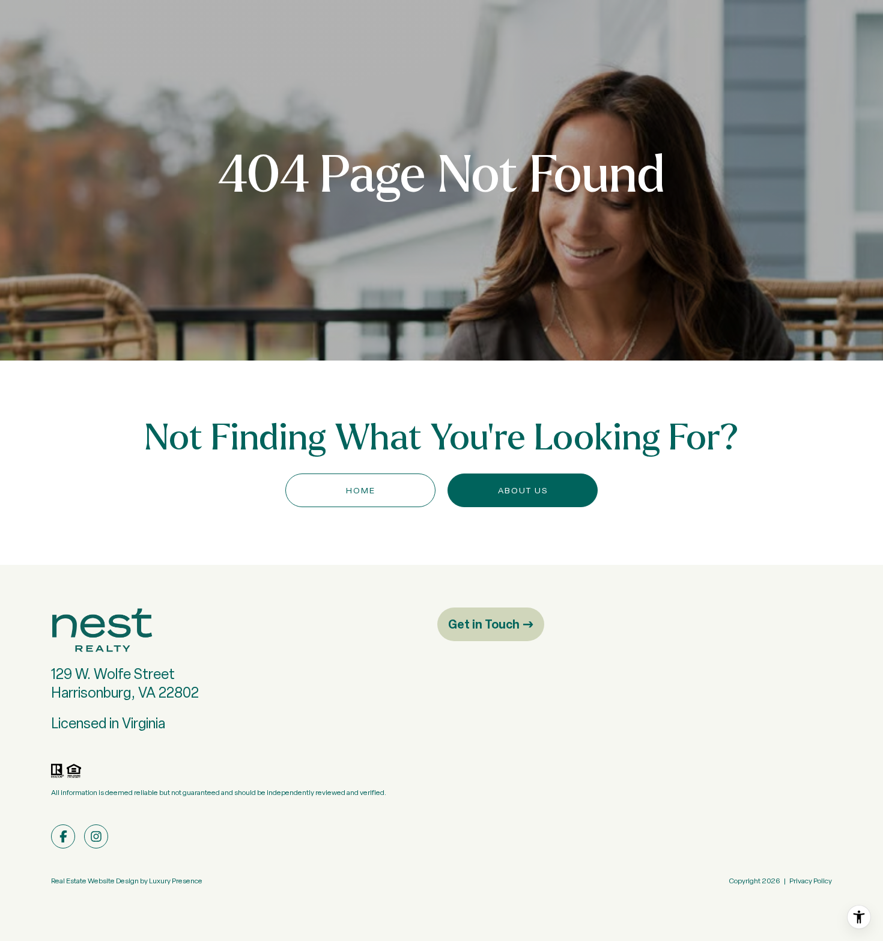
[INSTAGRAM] (96, 836)
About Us (523, 490)
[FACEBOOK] (63, 836)
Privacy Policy (810, 881)
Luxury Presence (175, 881)
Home (360, 490)
